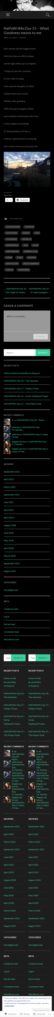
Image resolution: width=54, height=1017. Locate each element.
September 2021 (12, 494)
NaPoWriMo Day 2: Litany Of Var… (18, 778)
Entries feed (9, 624)
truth (9, 270)
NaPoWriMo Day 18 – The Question (21, 380)
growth (26, 239)
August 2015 (10, 571)
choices (29, 227)
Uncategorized (15, 218)
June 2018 (8, 533)
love (35, 245)
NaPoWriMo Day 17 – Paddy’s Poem (21, 388)
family (26, 233)
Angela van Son (19, 441)
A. (13, 420)
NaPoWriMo (12, 251)
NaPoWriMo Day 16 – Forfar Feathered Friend (26, 396)
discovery (11, 233)
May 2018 (9, 540)
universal (24, 270)
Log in (6, 616)
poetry (32, 257)
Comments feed (11, 631)
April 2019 (9, 517)
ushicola (16, 427)
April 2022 (9, 479)
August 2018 (10, 525)
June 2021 (8, 502)
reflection (12, 264)
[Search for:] (27, 352)
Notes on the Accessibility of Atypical (22, 373)
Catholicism (13, 227)
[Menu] (8, 15)
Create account (11, 608)
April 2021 (9, 510)
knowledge (12, 245)
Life (26, 245)
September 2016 (12, 563)
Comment (40, 336)
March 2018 (10, 555)
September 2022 (12, 471)
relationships (31, 264)
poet (20, 257)
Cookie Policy (9, 1006)
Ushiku (23, 38)
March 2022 (10, 487)
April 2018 (9, 548)
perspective (30, 251)
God (37, 233)
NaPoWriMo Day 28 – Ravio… (31, 420)
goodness (11, 239)
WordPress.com (11, 639)
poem (9, 257)
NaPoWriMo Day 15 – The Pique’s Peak (23, 403)
